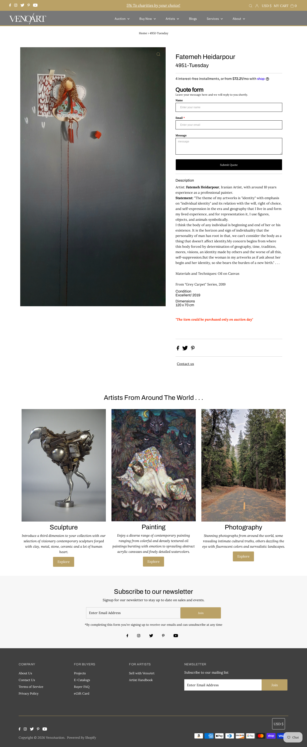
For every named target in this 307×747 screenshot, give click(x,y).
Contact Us (27, 680)
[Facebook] (10, 5)
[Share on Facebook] (178, 349)
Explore (64, 562)
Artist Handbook (141, 680)
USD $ (266, 6)
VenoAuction (55, 738)
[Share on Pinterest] (193, 349)
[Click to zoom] (158, 54)
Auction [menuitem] (120, 19)
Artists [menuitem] (171, 19)
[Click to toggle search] (250, 5)
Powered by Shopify (81, 738)
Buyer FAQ (81, 687)
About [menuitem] (237, 19)
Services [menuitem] (213, 19)
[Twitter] (22, 5)
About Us (25, 673)
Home (143, 33)
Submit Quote (229, 164)
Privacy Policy (28, 693)
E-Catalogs (82, 680)
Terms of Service (31, 687)
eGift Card (81, 693)
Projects (80, 673)
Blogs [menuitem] (193, 19)
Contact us (185, 364)
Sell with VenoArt (141, 673)
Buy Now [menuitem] (146, 19)
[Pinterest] (28, 5)
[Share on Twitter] (185, 349)
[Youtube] (35, 5)
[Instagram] (15, 5)
